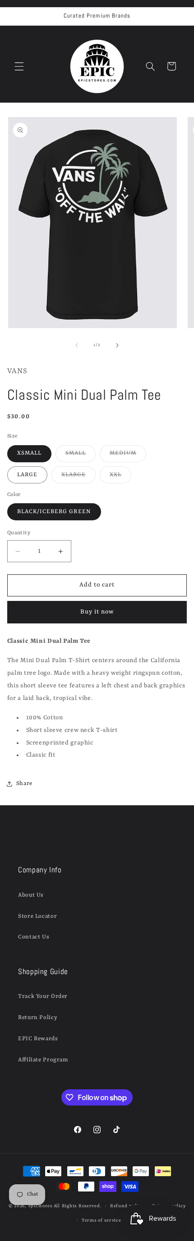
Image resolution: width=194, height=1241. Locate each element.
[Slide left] (77, 345)
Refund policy (126, 1206)
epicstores (40, 1206)
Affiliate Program (43, 1059)
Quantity (18, 533)
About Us (31, 895)
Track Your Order (43, 996)
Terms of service (101, 1220)
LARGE (27, 474)
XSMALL (29, 453)
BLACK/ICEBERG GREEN (54, 511)
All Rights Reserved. (78, 1206)
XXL (120, 477)
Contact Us (33, 937)
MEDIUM (128, 455)
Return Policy (37, 1017)
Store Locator (37, 916)
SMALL (80, 455)
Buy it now (97, 612)
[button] (19, 66)
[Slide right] (117, 345)
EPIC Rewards (38, 1038)
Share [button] (24, 783)
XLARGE (78, 477)
